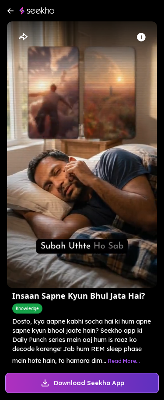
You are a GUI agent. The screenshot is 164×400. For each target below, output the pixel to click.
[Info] (141, 37)
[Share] (22, 37)
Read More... (124, 361)
